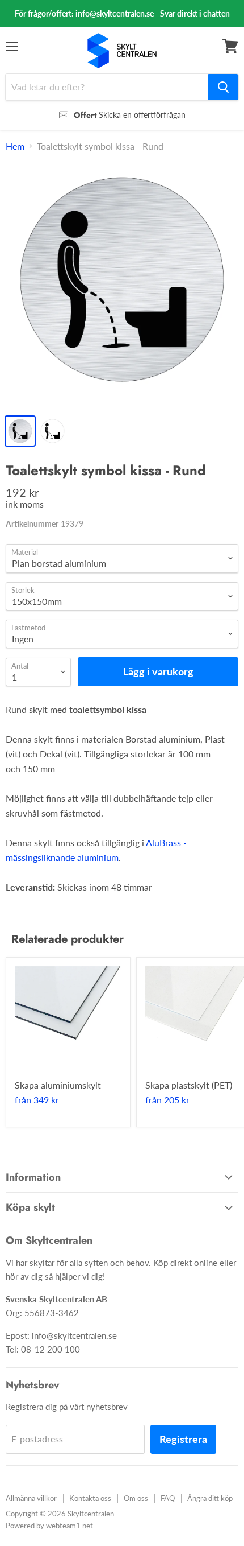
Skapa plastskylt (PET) (188, 1084)
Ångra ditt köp (210, 1498)
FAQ (168, 1498)
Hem (15, 146)
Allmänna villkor (31, 1498)
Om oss (136, 1498)
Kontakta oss (90, 1498)
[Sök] (223, 87)
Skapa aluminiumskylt (58, 1084)
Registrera (183, 1439)
